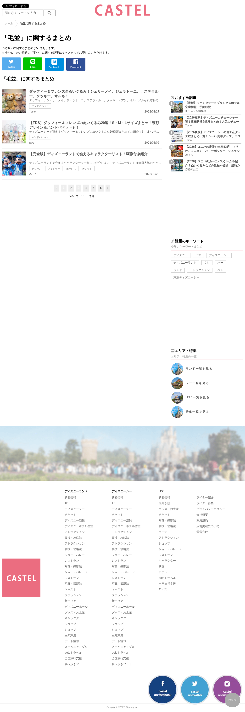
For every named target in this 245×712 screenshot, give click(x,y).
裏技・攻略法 (73, 537)
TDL (67, 503)
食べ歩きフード (75, 664)
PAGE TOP (232, 700)
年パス (163, 589)
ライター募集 (205, 503)
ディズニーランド (184, 262)
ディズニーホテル (76, 606)
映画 (161, 566)
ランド (177, 270)
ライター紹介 (205, 497)
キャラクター (73, 618)
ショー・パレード (76, 555)
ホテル (163, 572)
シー (197, 383)
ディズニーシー (219, 255)
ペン (220, 270)
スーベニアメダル (76, 647)
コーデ (163, 532)
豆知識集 (70, 635)
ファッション (73, 595)
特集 (197, 411)
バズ (198, 255)
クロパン (36, 168)
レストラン (72, 560)
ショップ (70, 624)
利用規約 (202, 520)
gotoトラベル (73, 652)
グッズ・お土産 (75, 612)
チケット (70, 514)
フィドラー (54, 168)
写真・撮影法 (73, 566)
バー (220, 262)
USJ (198, 397)
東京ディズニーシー (186, 277)
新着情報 (70, 497)
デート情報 (72, 641)
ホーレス (71, 168)
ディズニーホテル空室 (79, 526)
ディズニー (180, 255)
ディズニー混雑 (75, 520)
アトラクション (200, 270)
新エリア (70, 601)
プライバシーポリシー (210, 509)
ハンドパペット (40, 106)
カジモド (87, 168)
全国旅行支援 (73, 658)
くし (207, 262)
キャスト (70, 589)
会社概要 (202, 514)
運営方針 (202, 532)
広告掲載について (207, 526)
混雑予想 (164, 503)
